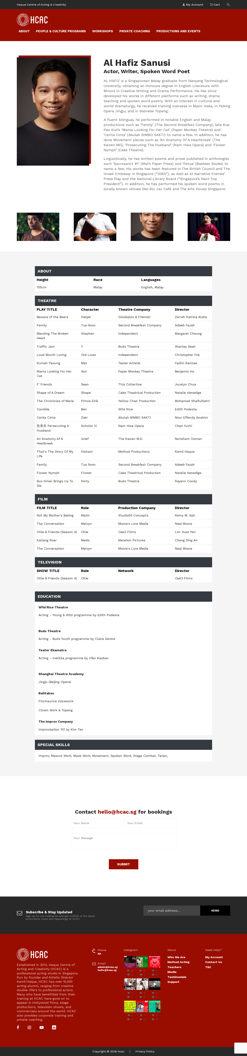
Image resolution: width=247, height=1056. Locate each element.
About (24, 31)
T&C (208, 967)
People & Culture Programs (61, 31)
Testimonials (176, 977)
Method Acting (178, 962)
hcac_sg (129, 958)
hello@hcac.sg (117, 812)
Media (171, 972)
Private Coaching (134, 31)
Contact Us (213, 962)
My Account (214, 957)
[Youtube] (42, 1028)
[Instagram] (29, 1028)
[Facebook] (18, 1028)
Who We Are (176, 957)
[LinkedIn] (54, 1028)
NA (99, 953)
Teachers (174, 967)
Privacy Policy (144, 1051)
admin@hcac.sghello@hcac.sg (108, 968)
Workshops (102, 31)
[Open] (130, 962)
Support (173, 982)
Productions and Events (178, 31)
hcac (121, 1051)
